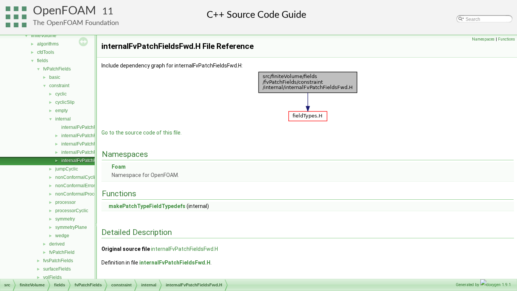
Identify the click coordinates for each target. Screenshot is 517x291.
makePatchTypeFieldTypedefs (147, 206)
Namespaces (483, 39)
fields (42, 60)
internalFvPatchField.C (84, 127)
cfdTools (45, 52)
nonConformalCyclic (76, 177)
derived (57, 244)
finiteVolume (43, 35)
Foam (119, 167)
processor (65, 202)
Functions (506, 39)
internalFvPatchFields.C (86, 144)
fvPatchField (62, 252)
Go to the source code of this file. (141, 133)
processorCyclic (71, 210)
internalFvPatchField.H (84, 135)
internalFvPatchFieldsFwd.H (90, 160)
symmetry (65, 219)
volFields (52, 277)
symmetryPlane (71, 227)
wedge (62, 235)
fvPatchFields (57, 69)
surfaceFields (57, 269)
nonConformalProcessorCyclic (86, 194)
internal (63, 119)
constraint (59, 85)
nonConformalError (75, 185)
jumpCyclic (66, 169)
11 (108, 11)
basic (54, 77)
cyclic (61, 94)
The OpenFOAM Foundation (76, 23)
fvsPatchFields (58, 260)
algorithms (48, 44)
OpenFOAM (64, 11)
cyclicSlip (65, 102)
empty (61, 110)
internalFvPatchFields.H (86, 152)
